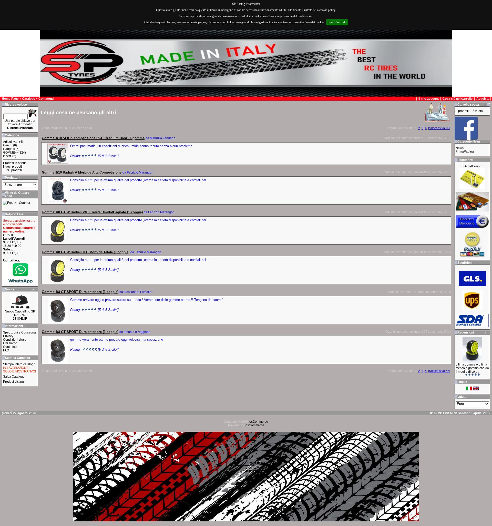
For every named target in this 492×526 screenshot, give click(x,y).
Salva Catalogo (14, 376)
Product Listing (13, 381)
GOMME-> (10, 152)
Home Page (10, 98)
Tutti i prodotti (12, 170)
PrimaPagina (465, 151)
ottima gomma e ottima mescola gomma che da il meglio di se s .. (472, 368)
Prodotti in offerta (15, 163)
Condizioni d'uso (14, 339)
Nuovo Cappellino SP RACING (20, 313)
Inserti (7, 156)
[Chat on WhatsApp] (20, 283)
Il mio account (428, 98)
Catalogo (28, 98)
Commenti (46, 98)
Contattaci (10, 347)
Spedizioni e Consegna (19, 332)
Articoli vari (10, 142)
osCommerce (258, 421)
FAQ (6, 350)
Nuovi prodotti (13, 166)
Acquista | (484, 98)
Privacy (8, 336)
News (460, 148)
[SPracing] (466, 138)
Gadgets (9, 149)
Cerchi (7, 145)
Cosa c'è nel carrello (458, 98)
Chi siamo (10, 343)
